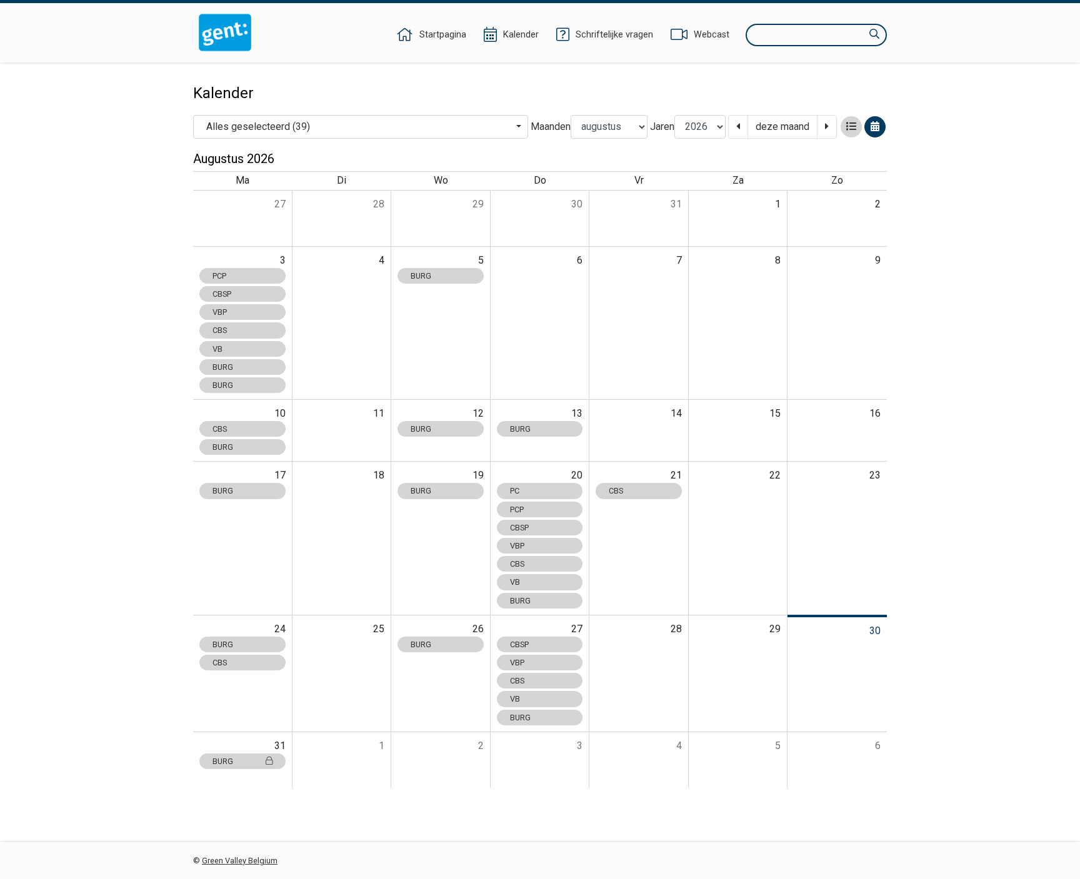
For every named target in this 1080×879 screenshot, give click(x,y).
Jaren (662, 126)
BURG (222, 367)
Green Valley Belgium (240, 860)
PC (514, 490)
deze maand (782, 126)
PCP (219, 276)
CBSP (221, 294)
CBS (219, 330)
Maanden (551, 126)
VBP (219, 312)
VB (217, 349)
